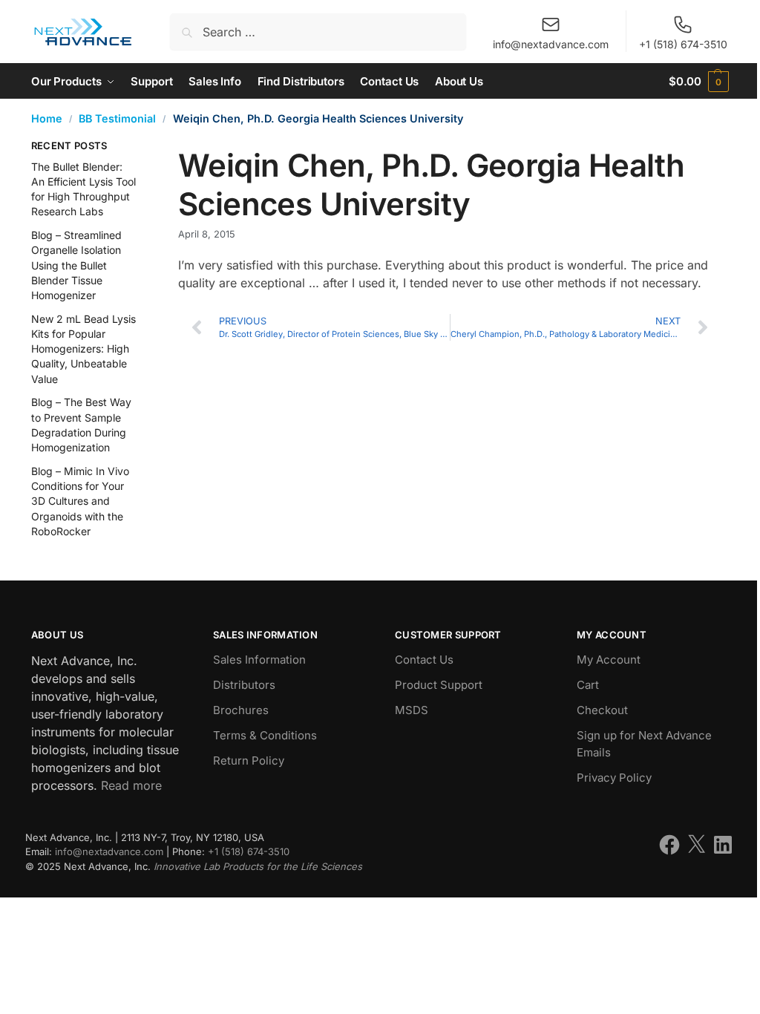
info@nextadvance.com (551, 44)
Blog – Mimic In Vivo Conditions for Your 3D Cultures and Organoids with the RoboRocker (80, 501)
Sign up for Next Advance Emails (644, 743)
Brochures (241, 710)
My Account (609, 659)
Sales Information (259, 659)
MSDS (411, 710)
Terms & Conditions (265, 735)
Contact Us (424, 659)
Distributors (244, 685)
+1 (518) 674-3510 (683, 44)
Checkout (602, 710)
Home (46, 118)
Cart (588, 685)
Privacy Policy (614, 778)
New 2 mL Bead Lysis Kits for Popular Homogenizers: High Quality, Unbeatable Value (83, 349)
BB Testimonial (117, 118)
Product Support (438, 685)
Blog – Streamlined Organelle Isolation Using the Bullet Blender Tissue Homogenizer (76, 265)
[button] (699, 81)
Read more (131, 785)
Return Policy (248, 760)
